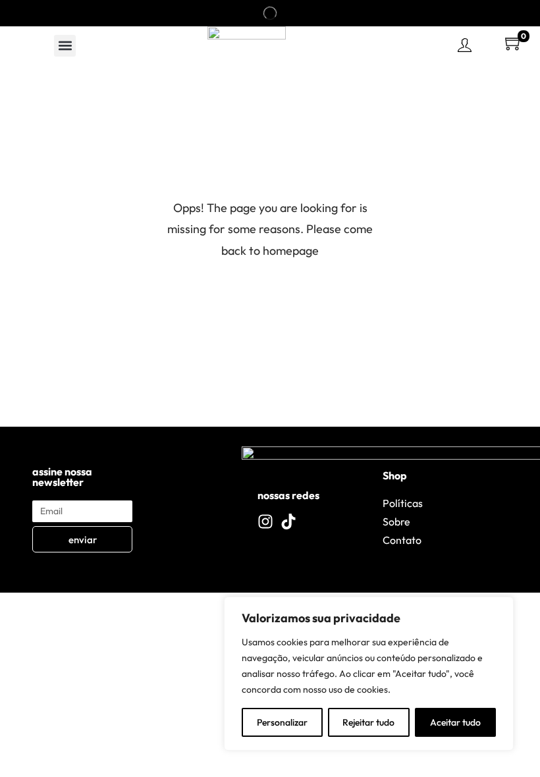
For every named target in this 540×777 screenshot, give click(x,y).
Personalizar (282, 722)
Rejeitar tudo (368, 722)
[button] (65, 46)
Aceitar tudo (455, 722)
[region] (369, 674)
